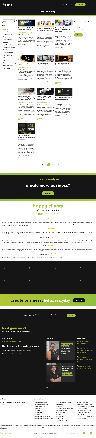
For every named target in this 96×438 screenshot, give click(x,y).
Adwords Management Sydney (64, 402)
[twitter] (88, 433)
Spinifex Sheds (44, 245)
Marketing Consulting (41, 402)
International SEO (40, 406)
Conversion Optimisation (84, 410)
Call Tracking (80, 414)
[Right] (58, 165)
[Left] (35, 165)
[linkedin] (91, 433)
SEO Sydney (38, 410)
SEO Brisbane (39, 414)
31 (54, 165)
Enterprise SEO (39, 408)
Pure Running (45, 229)
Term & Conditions (71, 433)
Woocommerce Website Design (85, 406)
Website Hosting (81, 418)
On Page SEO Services (41, 404)
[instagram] (94, 433)
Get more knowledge (52, 386)
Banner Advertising (61, 420)
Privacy (78, 433)
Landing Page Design (83, 412)
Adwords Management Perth (43, 416)
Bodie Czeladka (22, 32)
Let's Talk (80, 4)
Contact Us (3, 406)
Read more (20, 47)
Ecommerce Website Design (84, 404)
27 (42, 165)
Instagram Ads (60, 416)
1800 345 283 (68, 4)
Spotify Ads (59, 406)
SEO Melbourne (39, 412)
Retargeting (59, 418)
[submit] (15, 21)
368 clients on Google (51, 214)
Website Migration (82, 408)
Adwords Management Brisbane (44, 418)
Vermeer (45, 219)
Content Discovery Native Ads (64, 408)
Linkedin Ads (59, 404)
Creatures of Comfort (45, 237)
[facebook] (84, 433)
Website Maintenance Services (85, 416)
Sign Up (79, 35)
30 (52, 165)
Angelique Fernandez (45, 254)
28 (45, 165)
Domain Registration (82, 402)
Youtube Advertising (61, 410)
